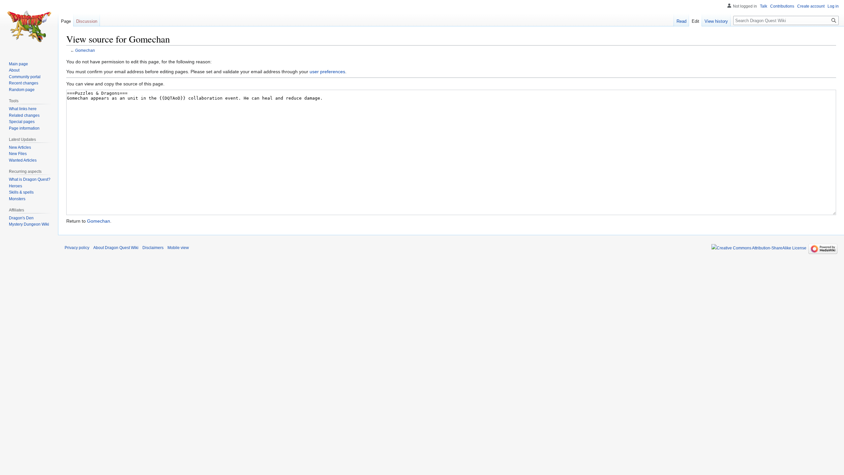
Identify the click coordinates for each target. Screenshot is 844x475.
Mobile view (178, 247)
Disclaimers (153, 247)
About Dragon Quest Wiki (115, 247)
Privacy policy (77, 247)
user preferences (327, 71)
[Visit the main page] (29, 26)
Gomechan (85, 50)
